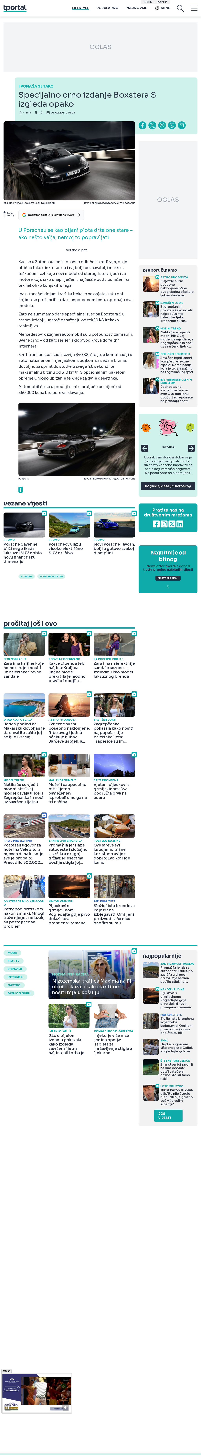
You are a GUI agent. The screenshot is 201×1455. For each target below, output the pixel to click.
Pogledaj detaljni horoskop (168, 486)
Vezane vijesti (77, 250)
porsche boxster (51, 576)
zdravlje (15, 969)
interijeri (15, 977)
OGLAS (100, 47)
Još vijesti (164, 1116)
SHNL (165, 8)
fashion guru (19, 993)
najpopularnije (162, 956)
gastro (14, 985)
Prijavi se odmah (168, 578)
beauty (13, 961)
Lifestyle (80, 8)
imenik (148, 2)
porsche (26, 576)
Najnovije (136, 8)
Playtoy (162, 2)
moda (12, 953)
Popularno (108, 8)
